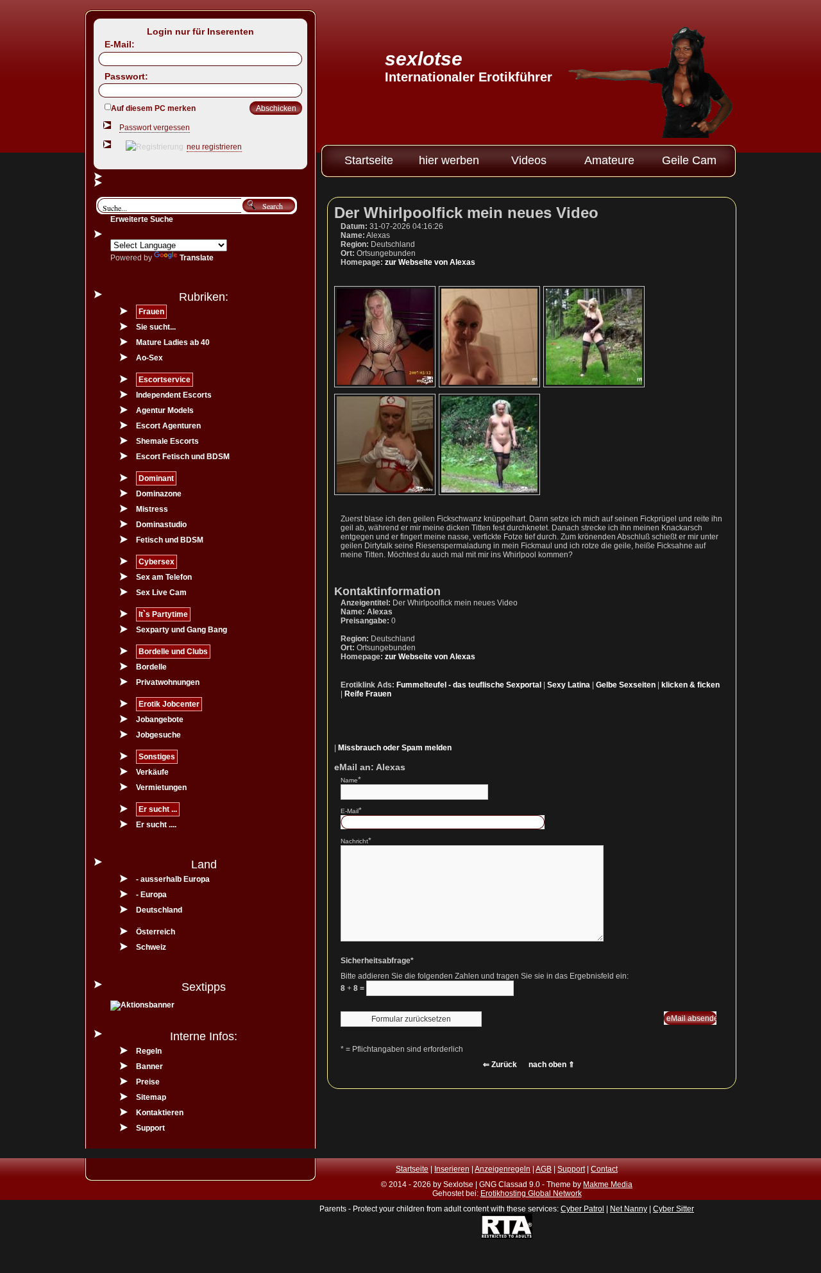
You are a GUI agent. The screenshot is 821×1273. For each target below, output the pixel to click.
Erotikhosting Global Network (531, 1193)
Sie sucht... (156, 327)
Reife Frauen (367, 693)
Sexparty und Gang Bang (181, 629)
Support (150, 1128)
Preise (148, 1081)
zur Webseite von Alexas (430, 262)
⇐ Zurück (500, 1064)
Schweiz (151, 947)
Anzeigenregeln (502, 1169)
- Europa (151, 894)
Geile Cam (689, 160)
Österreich (155, 931)
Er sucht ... (158, 809)
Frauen (151, 311)
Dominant (156, 478)
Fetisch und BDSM (169, 539)
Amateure (609, 160)
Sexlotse (423, 58)
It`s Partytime (163, 614)
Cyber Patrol (582, 1208)
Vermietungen (161, 787)
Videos (528, 160)
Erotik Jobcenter (169, 704)
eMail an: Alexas (369, 767)
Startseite (368, 160)
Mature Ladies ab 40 (173, 342)
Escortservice (164, 379)
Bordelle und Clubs (173, 651)
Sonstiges (157, 756)
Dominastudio (161, 524)
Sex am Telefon (164, 577)
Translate (197, 257)
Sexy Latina (568, 684)
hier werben (449, 160)
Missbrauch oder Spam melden (395, 747)
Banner (149, 1066)
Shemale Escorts (167, 441)
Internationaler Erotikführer (468, 77)
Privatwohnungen (167, 682)
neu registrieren (214, 146)
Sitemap (151, 1097)
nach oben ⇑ (552, 1064)
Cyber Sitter (673, 1208)
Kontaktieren (159, 1112)
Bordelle (151, 666)
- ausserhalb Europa (173, 879)
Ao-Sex (149, 357)
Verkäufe (152, 772)
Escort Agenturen (168, 425)
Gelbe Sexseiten (626, 684)
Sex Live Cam (161, 592)
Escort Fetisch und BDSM (183, 456)
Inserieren (452, 1169)
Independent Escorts (174, 395)
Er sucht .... (156, 824)
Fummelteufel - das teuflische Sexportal (468, 684)
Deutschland (159, 910)
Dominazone (159, 493)
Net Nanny (628, 1208)
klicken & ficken (690, 684)
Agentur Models (165, 410)
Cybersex (156, 561)
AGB (544, 1169)
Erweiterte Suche (141, 219)
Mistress (152, 509)
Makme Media (607, 1184)
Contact (604, 1169)
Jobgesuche (158, 734)
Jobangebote (159, 719)
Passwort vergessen (154, 127)
